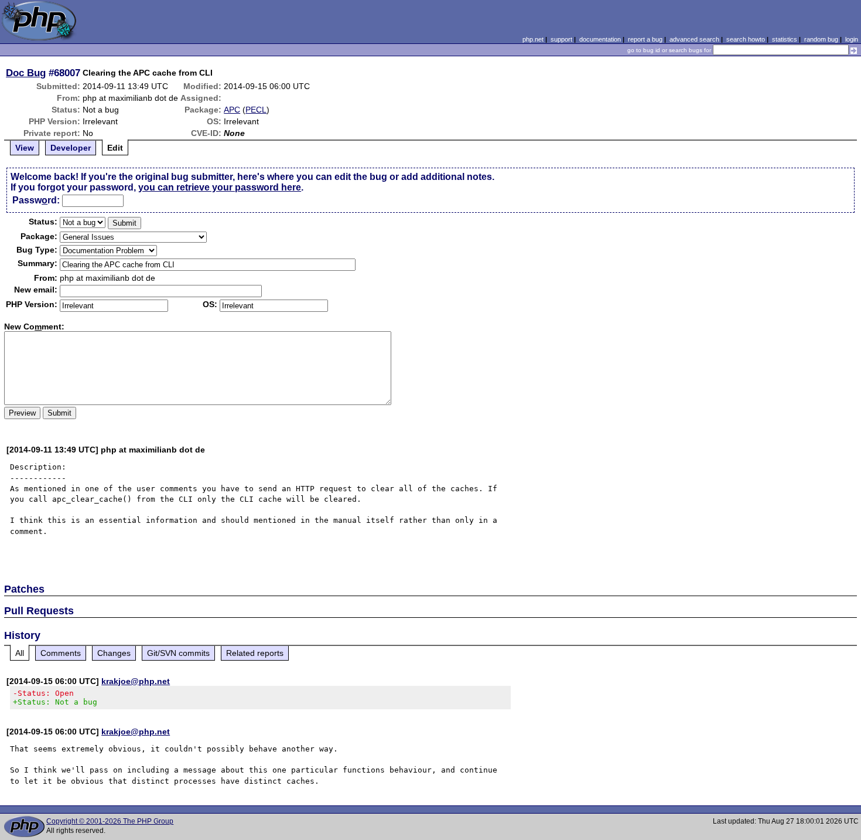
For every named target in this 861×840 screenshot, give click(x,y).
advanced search (694, 39)
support (561, 39)
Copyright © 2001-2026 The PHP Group (109, 821)
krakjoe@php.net (135, 681)
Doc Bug (26, 73)
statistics (784, 39)
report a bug (645, 39)
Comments (60, 653)
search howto (745, 39)
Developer (70, 147)
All (19, 653)
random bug (821, 39)
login (851, 39)
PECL (255, 109)
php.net (533, 39)
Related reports (254, 653)
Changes (114, 653)
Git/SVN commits (178, 653)
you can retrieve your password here (219, 187)
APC (232, 109)
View (24, 147)
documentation (600, 39)
